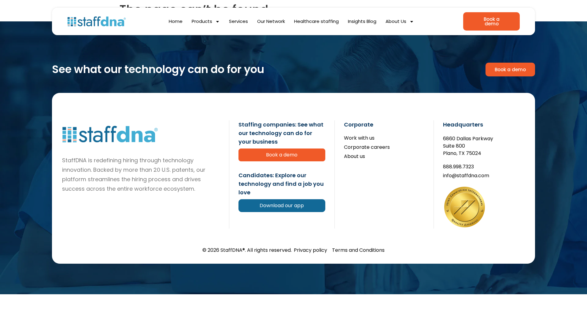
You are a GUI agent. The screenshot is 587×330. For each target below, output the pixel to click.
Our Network (271, 21)
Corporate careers (367, 147)
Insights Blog (362, 21)
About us (354, 156)
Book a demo (281, 154)
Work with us (359, 138)
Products (202, 21)
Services (238, 21)
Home (176, 21)
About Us (396, 21)
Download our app (282, 205)
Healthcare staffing (316, 21)
